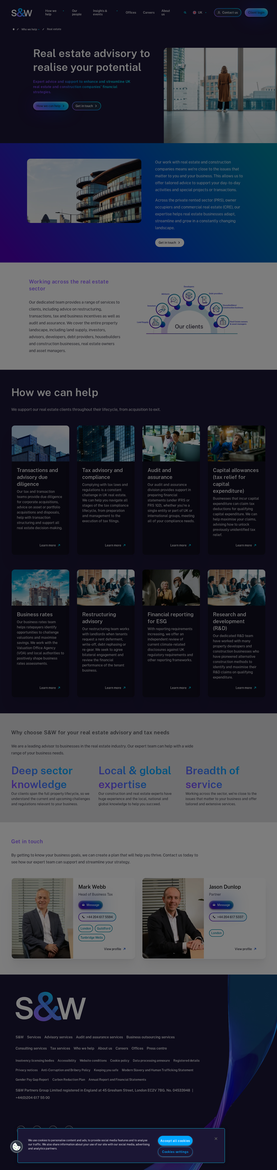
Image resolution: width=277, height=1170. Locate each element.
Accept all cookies (175, 1141)
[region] (121, 1145)
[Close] (216, 1138)
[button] (17, 1147)
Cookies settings (175, 1152)
